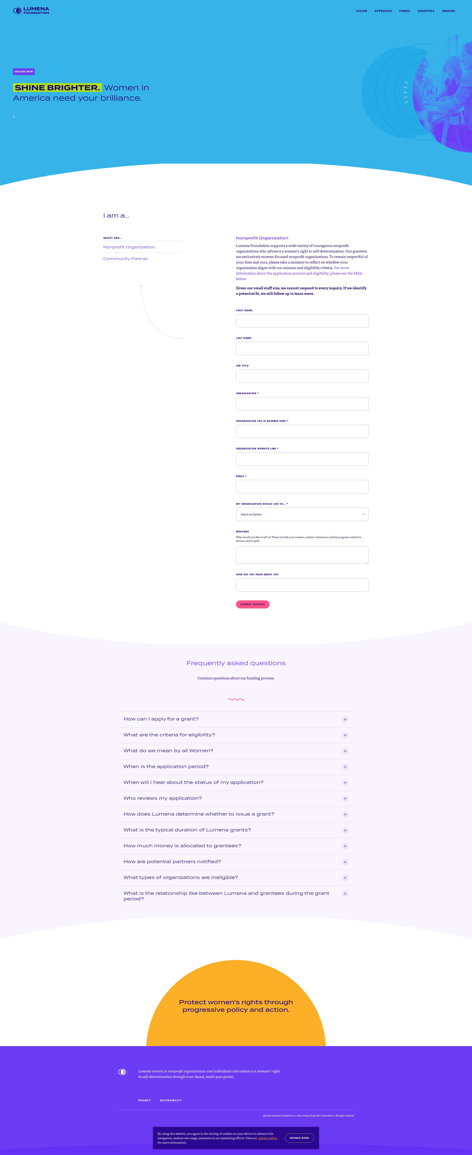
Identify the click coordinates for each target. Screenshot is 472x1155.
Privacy (144, 1100)
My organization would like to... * (262, 503)
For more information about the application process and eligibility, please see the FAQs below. (299, 273)
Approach (383, 11)
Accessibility (171, 1100)
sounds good (299, 1138)
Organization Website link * (257, 448)
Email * (241, 476)
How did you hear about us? (257, 574)
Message (242, 531)
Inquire (448, 11)
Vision (361, 11)
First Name (244, 310)
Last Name (243, 338)
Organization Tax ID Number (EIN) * (262, 421)
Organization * (247, 393)
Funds (404, 11)
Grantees (426, 11)
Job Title (242, 365)
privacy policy (267, 1138)
